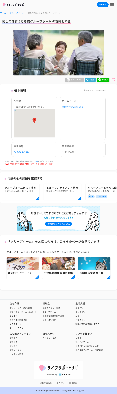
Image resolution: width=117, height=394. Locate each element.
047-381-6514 (22, 152)
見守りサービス (49, 338)
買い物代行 (80, 312)
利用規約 (73, 383)
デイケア (14, 346)
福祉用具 (14, 316)
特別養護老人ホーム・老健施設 (89, 350)
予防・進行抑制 (49, 320)
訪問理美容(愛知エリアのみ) (87, 324)
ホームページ (76, 80)
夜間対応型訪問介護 (18, 320)
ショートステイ (16, 328)
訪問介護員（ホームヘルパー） (23, 312)
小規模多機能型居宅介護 (53, 316)
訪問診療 (14, 338)
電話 (92, 80)
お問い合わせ (46, 383)
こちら (35, 161)
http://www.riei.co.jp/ (73, 107)
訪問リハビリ (15, 350)
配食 (77, 316)
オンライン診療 (16, 354)
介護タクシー (81, 320)
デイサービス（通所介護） (21, 308)
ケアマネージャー (17, 324)
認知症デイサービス (51, 308)
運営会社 (60, 383)
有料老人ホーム (82, 342)
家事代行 (79, 308)
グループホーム (49, 312)
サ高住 (78, 338)
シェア (105, 80)
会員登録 (102, 4)
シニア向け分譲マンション (87, 346)
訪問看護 (14, 342)
